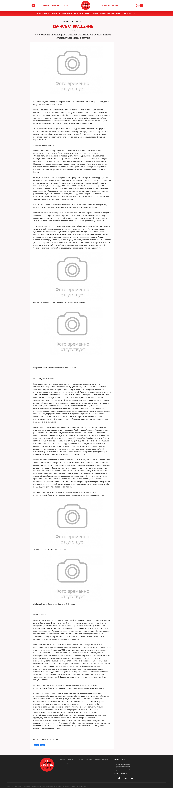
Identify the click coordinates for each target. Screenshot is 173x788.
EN (137, 5)
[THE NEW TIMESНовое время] (85, 5)
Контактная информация (123, 764)
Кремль (129, 13)
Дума (135, 13)
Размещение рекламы (123, 766)
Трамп (118, 13)
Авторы (65, 5)
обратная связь (119, 759)
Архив (115, 5)
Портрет (70, 13)
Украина (95, 13)
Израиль (103, 13)
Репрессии (62, 13)
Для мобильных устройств (124, 770)
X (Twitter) (36, 745)
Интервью (54, 13)
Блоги (87, 13)
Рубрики (55, 5)
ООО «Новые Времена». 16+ (67, 764)
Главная (45, 5)
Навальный (111, 13)
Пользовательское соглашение (125, 768)
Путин (124, 13)
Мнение (38, 13)
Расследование (79, 13)
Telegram (42, 745)
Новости (106, 5)
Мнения (89, 759)
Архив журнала (101, 759)
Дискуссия (45, 13)
